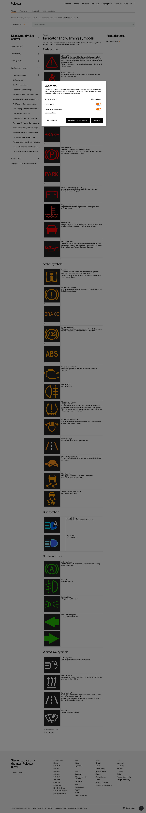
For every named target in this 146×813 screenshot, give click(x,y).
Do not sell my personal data (77, 120)
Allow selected (52, 120)
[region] (74, 103)
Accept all (97, 120)
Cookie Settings (50, 113)
